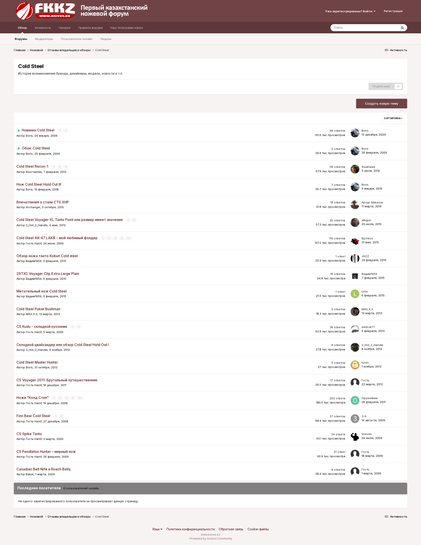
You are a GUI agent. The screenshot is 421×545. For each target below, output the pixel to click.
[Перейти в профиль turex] (355, 364)
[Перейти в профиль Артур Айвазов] (355, 204)
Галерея (64, 27)
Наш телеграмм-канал (127, 27)
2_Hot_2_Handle (37, 225)
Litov (365, 291)
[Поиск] (402, 27)
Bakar (30, 474)
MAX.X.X (31, 314)
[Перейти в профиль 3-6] (355, 418)
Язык (156, 529)
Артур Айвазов (372, 202)
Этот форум (384, 27)
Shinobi (367, 434)
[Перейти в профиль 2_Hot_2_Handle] (355, 347)
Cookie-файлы (258, 529)
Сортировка (392, 118)
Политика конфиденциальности (190, 529)
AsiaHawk (368, 167)
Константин (34, 172)
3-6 (364, 416)
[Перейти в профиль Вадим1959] (355, 276)
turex (365, 362)
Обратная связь (231, 529)
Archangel (33, 207)
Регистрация (393, 11)
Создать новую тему (381, 103)
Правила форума (90, 27)
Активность (43, 27)
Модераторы (44, 39)
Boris (29, 135)
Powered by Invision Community (211, 538)
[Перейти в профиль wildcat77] (355, 329)
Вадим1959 (33, 261)
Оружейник (370, 398)
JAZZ (365, 256)
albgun (366, 220)
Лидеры (105, 39)
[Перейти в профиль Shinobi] (355, 436)
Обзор (22, 27)
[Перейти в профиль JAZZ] (355, 258)
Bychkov (367, 238)
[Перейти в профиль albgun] (355, 222)
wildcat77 (368, 327)
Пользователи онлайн (76, 39)
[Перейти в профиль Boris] (355, 133)
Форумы (20, 39)
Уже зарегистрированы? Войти (349, 11)
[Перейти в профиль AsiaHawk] (355, 169)
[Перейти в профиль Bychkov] (355, 240)
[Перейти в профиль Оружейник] (355, 400)
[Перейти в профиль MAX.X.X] (355, 311)
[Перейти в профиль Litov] (355, 293)
